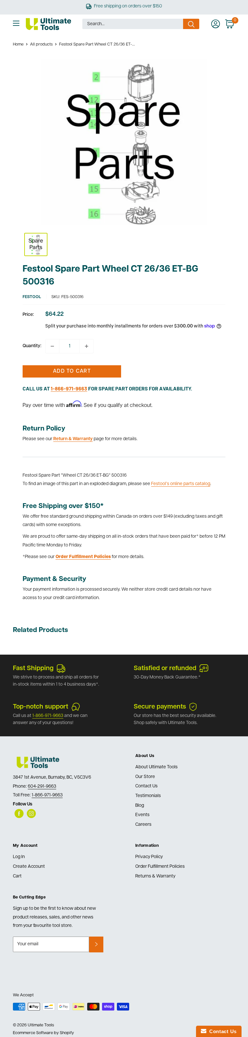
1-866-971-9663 (47, 715)
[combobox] (132, 24)
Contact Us (146, 786)
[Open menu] (16, 23)
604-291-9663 (42, 786)
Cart (17, 876)
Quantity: (32, 346)
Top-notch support (40, 707)
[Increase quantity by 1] (86, 346)
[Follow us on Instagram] (31, 813)
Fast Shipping (33, 668)
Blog (139, 805)
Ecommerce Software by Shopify (43, 1033)
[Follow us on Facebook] (19, 813)
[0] (230, 23)
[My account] (215, 23)
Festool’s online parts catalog (180, 484)
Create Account (29, 866)
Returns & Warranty (155, 876)
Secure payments (160, 707)
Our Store (145, 776)
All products (41, 44)
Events (142, 815)
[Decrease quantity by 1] (52, 346)
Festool (32, 297)
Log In (19, 857)
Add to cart (72, 371)
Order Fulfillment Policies (160, 866)
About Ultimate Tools (156, 767)
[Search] (191, 24)
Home (18, 44)
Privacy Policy (149, 857)
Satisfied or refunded (165, 668)
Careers (143, 824)
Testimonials (148, 795)
